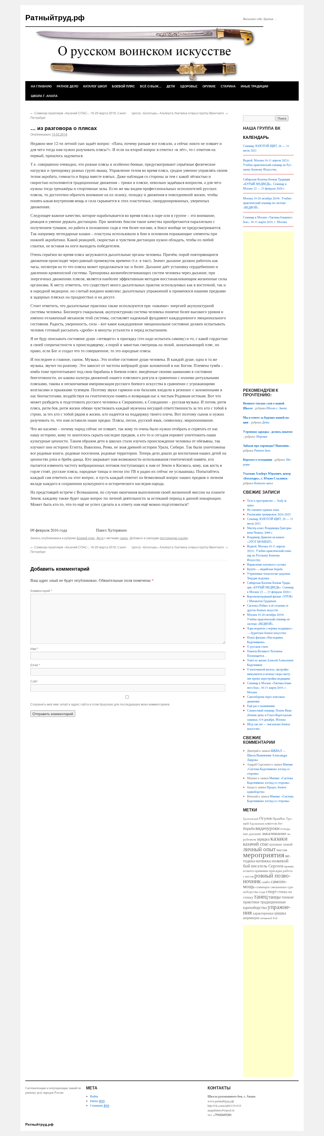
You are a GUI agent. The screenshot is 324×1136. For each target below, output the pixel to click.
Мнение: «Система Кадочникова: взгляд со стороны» (270, 768)
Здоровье (188, 86)
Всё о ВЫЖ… (150, 86)
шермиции (251, 917)
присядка (275, 870)
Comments (99, 1105)
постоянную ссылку (174, 538)
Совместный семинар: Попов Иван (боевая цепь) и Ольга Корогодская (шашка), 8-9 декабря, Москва (269, 714)
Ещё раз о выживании (261, 706)
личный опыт (259, 849)
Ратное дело (67, 86)
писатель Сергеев (267, 866)
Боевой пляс (123, 86)
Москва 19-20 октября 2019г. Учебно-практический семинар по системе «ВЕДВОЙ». (267, 202)
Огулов (265, 818)
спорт (271, 891)
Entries (97, 1101)
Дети (171, 86)
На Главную (41, 86)
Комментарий (41, 590)
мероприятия (263, 854)
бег (280, 823)
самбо (265, 882)
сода (262, 891)
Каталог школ (95, 86)
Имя (34, 648)
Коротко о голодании (258, 459)
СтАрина (228, 86)
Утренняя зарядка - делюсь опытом (267, 432)
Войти (94, 1096)
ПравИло (279, 818)
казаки (279, 838)
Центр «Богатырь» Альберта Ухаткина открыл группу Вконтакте (180, 113)
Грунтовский (250, 819)
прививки (261, 870)
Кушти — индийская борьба (264, 569)
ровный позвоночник (267, 878)
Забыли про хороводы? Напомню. (266, 445)
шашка (280, 913)
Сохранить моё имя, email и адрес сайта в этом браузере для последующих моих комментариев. (100, 704)
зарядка (263, 839)
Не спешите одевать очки (263, 510)
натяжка (263, 861)
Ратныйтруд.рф (55, 17)
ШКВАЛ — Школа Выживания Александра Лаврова (267, 755)
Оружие (209, 86)
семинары (262, 887)
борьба (249, 828)
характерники (263, 913)
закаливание (274, 833)
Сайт (34, 681)
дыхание (255, 833)
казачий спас (256, 844)
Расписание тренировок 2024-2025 (269, 514)
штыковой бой (268, 918)
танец (123, 538)
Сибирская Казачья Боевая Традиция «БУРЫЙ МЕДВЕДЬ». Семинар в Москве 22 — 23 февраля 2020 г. (266, 183)
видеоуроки (267, 828)
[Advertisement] (268, 307)
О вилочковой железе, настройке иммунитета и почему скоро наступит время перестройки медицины (269, 673)
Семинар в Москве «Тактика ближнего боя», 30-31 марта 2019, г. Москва (269, 687)
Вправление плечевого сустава (266, 564)
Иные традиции (254, 86)
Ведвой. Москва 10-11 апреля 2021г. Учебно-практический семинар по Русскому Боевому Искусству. (267, 164)
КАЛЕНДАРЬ (256, 137)
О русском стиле (257, 646)
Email (35, 665)
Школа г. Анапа (44, 96)
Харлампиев (257, 823)
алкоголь (271, 823)
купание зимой (281, 844)
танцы (274, 896)
